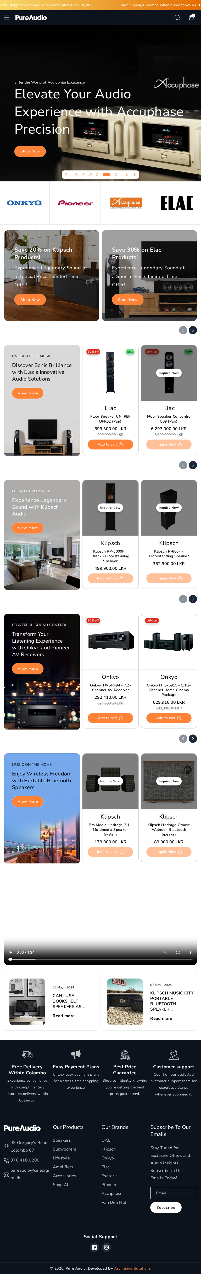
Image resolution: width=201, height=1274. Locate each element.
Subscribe (166, 1207)
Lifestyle (61, 1158)
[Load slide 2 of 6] (83, 174)
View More (28, 393)
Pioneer (109, 1185)
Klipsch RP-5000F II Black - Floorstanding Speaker (110, 556)
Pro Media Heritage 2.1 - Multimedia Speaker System (110, 830)
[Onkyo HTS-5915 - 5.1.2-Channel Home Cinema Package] (169, 641)
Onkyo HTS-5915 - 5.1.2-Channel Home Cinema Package (169, 690)
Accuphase (112, 1193)
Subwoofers (64, 1149)
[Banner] (24, 202)
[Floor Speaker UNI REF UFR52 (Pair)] (110, 373)
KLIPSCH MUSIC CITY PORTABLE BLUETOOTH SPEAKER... (171, 1001)
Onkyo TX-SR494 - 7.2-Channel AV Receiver (110, 687)
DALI (106, 1140)
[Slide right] (193, 330)
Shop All (61, 1185)
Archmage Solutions (132, 1268)
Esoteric (109, 1176)
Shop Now (30, 151)
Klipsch (109, 1149)
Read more (64, 1016)
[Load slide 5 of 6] (103, 174)
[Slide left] (183, 330)
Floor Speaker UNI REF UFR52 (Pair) (110, 419)
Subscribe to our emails (170, 1131)
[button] (9, 17)
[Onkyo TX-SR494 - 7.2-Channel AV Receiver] (110, 641)
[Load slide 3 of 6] (90, 174)
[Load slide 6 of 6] (113, 174)
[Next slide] (126, 174)
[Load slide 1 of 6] (76, 174)
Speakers (62, 1140)
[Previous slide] (66, 174)
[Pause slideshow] (135, 174)
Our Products (68, 1127)
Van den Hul (114, 1202)
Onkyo (108, 1158)
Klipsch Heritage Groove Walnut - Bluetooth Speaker (169, 830)
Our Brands (115, 1127)
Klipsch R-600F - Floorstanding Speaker (169, 554)
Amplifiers (63, 1167)
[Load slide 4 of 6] (97, 174)
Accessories (64, 1176)
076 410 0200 (25, 1160)
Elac (105, 1167)
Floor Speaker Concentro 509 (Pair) (169, 419)
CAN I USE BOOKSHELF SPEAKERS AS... (69, 1001)
